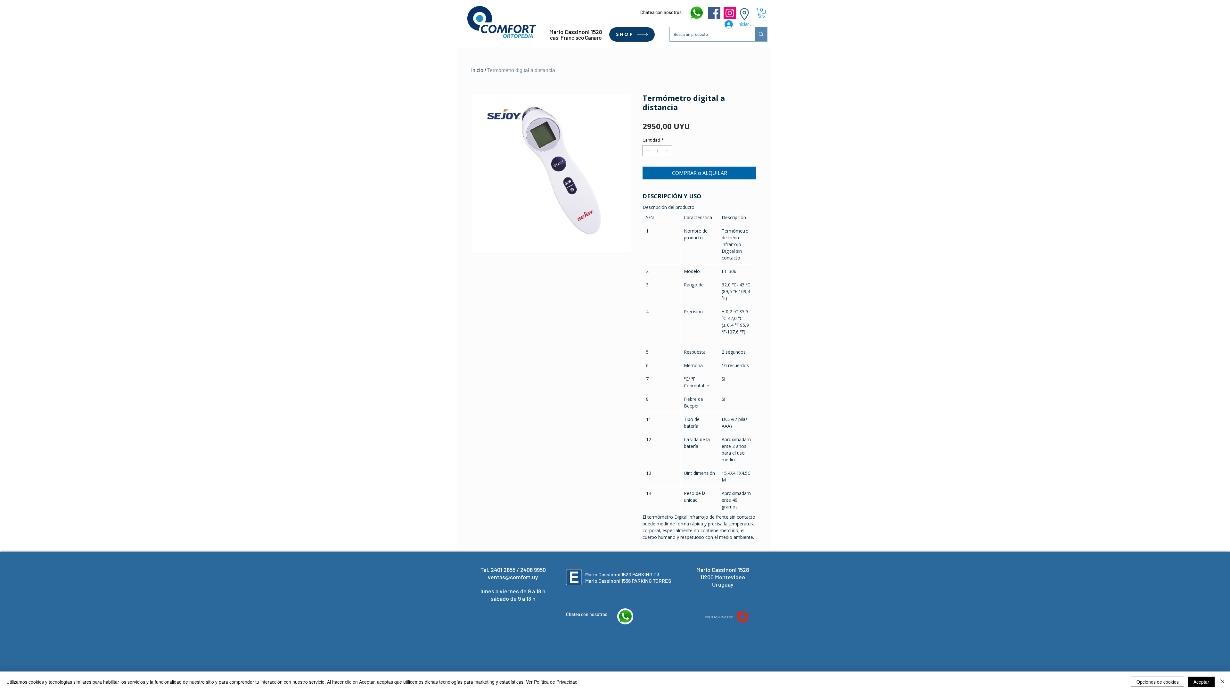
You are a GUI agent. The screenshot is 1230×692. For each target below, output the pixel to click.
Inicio (477, 70)
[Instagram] (730, 13)
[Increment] (667, 150)
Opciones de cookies (1157, 682)
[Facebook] (714, 13)
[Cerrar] (1222, 682)
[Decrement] (647, 150)
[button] (761, 13)
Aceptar (1201, 682)
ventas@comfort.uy (513, 577)
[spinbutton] (657, 150)
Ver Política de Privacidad (552, 682)
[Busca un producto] (761, 34)
